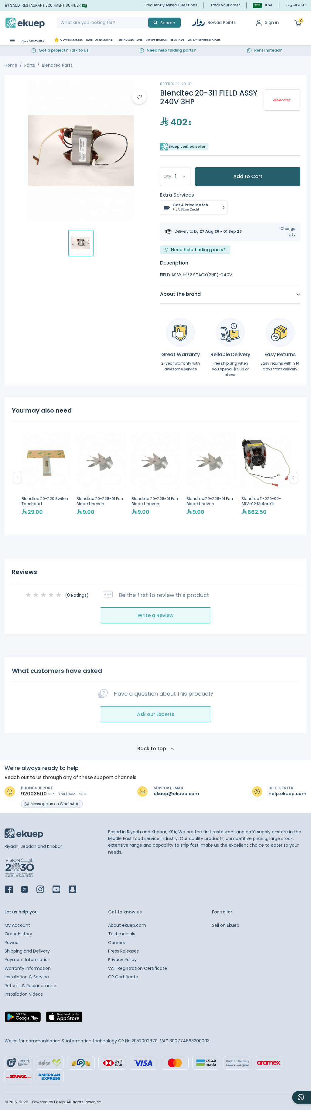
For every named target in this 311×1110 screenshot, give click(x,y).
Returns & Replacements (31, 986)
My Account (17, 925)
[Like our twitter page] (28, 890)
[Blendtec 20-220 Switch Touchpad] (46, 477)
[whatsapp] (301, 1097)
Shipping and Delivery (27, 951)
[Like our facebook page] (13, 890)
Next (293, 477)
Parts (29, 65)
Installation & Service (27, 977)
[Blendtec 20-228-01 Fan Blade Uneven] (100, 477)
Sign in (272, 22)
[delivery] (230, 332)
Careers (116, 943)
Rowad (12, 943)
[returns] (280, 332)
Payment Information (27, 959)
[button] (263, 5)
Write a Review (155, 615)
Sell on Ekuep (225, 925)
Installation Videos (24, 994)
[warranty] (180, 332)
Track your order (225, 5)
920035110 (34, 793)
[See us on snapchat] (76, 890)
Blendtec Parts (57, 65)
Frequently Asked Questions (171, 5)
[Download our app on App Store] (64, 1019)
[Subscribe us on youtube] (60, 890)
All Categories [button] (32, 40)
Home (11, 65)
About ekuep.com (127, 925)
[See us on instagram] (44, 890)
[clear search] (146, 22)
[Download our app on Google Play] (23, 1019)
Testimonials (121, 934)
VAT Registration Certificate (137, 968)
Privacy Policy (122, 959)
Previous (17, 477)
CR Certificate (123, 977)
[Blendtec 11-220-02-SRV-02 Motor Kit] (265, 477)
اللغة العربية (295, 6)
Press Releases (123, 951)
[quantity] (175, 176)
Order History (18, 934)
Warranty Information (28, 968)
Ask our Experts (155, 714)
